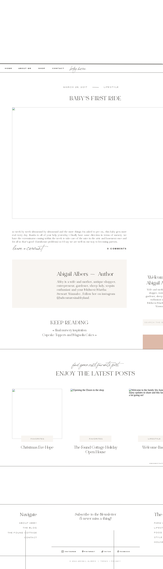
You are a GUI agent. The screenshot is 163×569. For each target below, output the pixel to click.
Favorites (37, 439)
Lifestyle (111, 87)
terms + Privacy (111, 561)
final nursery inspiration (70, 330)
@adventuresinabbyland (73, 298)
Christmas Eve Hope (37, 448)
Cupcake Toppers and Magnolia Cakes (68, 335)
